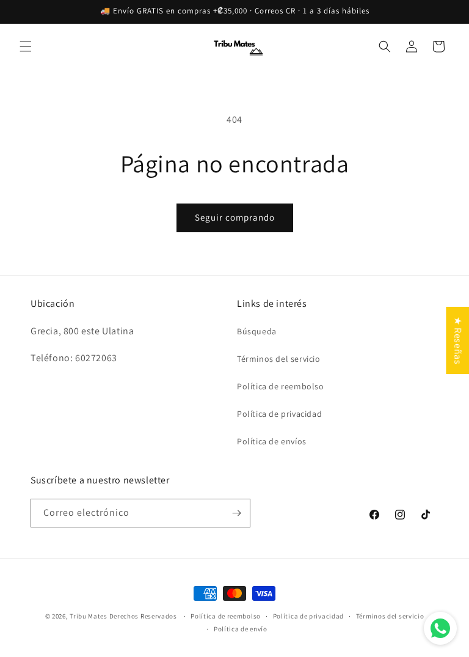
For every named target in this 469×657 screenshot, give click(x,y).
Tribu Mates (88, 616)
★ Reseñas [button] (457, 340)
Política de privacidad (279, 413)
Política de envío (240, 629)
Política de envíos (272, 441)
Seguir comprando (235, 217)
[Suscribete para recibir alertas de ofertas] (236, 513)
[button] (25, 46)
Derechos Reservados (144, 616)
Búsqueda (257, 331)
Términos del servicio (279, 358)
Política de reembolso (280, 386)
